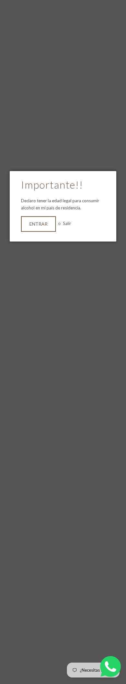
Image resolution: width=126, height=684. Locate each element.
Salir (67, 223)
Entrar (38, 224)
